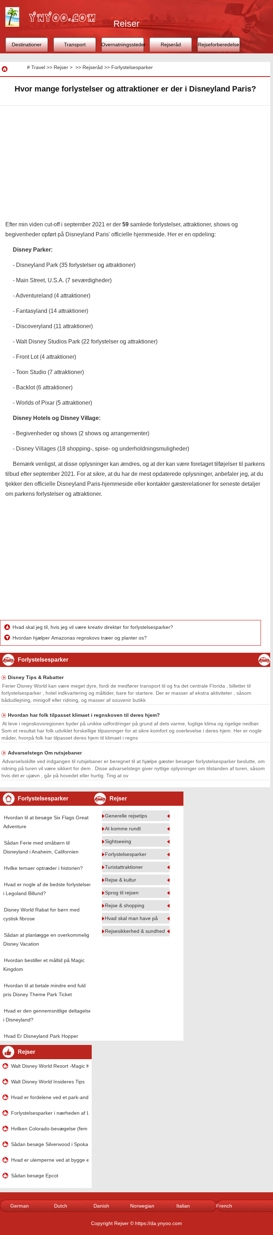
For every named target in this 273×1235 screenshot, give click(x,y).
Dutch (60, 1206)
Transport (75, 44)
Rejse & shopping (124, 905)
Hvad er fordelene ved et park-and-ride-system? (50, 1097)
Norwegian (142, 1206)
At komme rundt (123, 828)
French (224, 1206)
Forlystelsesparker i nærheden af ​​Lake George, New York (50, 1113)
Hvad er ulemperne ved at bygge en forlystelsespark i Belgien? (50, 1160)
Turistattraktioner (124, 867)
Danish (101, 1206)
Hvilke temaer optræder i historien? (43, 868)
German (19, 1206)
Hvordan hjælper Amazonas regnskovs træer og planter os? (80, 638)
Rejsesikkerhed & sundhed (135, 931)
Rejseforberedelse (218, 44)
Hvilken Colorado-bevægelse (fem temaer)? (50, 1128)
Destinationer (27, 44)
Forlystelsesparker (132, 67)
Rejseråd (171, 44)
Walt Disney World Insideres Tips (48, 1081)
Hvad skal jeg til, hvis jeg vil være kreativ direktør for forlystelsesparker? (93, 627)
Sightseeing (118, 841)
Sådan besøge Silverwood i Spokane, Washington (50, 1144)
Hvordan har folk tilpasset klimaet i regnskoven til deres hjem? (84, 715)
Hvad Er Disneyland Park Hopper (41, 1036)
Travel (38, 67)
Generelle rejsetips (126, 816)
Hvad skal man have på (131, 918)
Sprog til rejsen (122, 892)
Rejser (61, 67)
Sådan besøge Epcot (34, 1175)
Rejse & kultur (120, 880)
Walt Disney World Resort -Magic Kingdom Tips (50, 1066)
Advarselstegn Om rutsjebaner (45, 753)
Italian (183, 1206)
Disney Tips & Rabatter (36, 677)
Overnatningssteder (122, 44)
